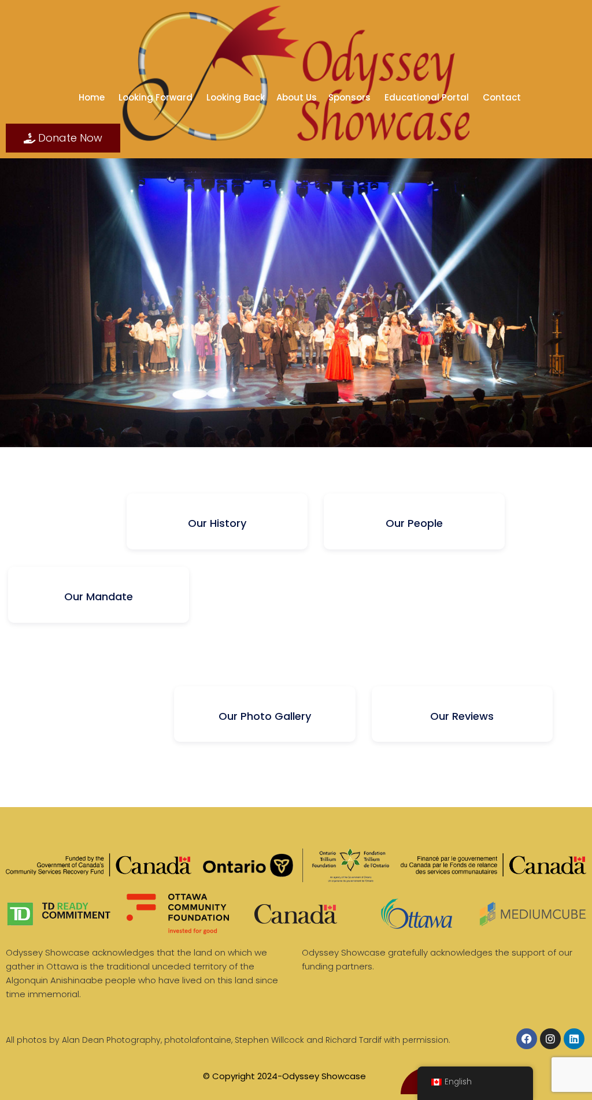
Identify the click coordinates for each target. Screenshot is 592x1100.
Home (93, 97)
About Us (296, 97)
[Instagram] (550, 1038)
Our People (414, 523)
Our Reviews (462, 716)
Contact (503, 97)
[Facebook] (526, 1038)
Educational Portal (427, 97)
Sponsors (350, 97)
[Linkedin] (574, 1038)
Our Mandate (98, 596)
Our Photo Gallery (265, 716)
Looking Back (235, 97)
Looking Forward (157, 97)
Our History (217, 523)
